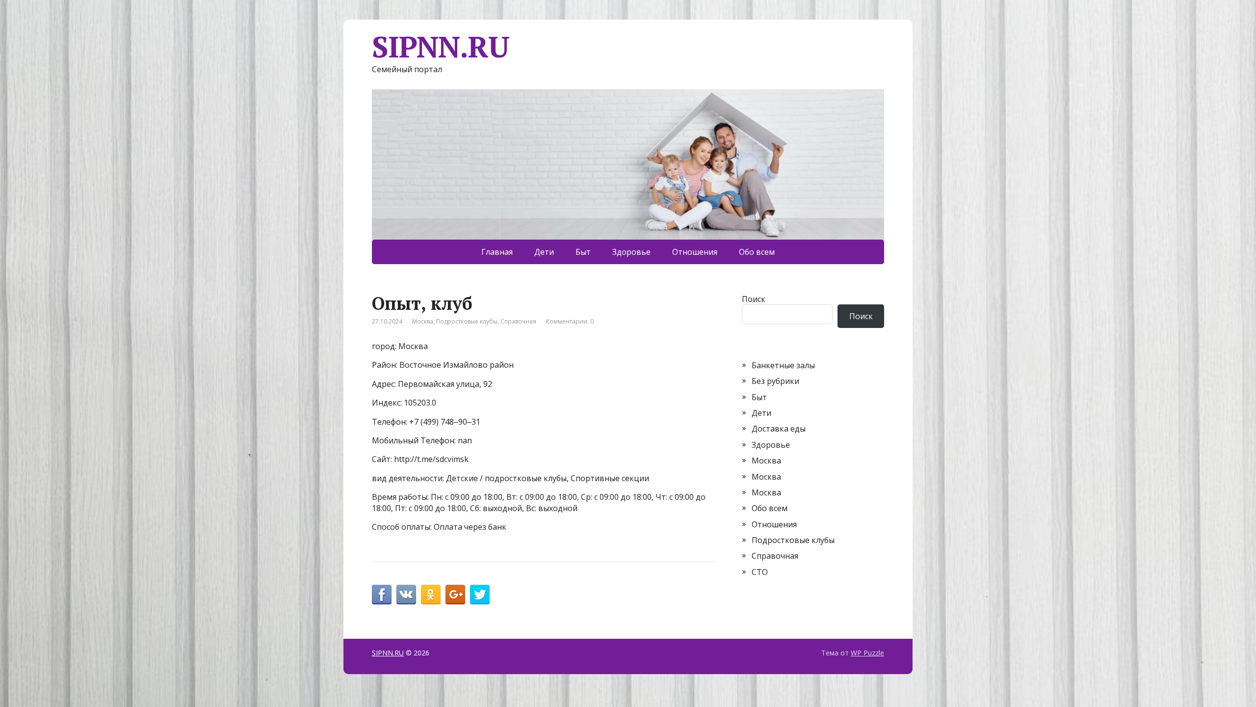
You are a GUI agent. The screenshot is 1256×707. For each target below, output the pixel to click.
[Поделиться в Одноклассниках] (431, 594)
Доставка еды (779, 428)
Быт (583, 251)
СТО (760, 572)
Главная (497, 251)
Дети (544, 251)
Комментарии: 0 (570, 321)
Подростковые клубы (466, 321)
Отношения (694, 251)
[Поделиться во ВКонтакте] (406, 594)
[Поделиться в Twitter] (480, 594)
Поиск (753, 299)
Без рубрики (775, 381)
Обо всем (757, 251)
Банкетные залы (783, 365)
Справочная (518, 321)
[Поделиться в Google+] (455, 594)
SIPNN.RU (440, 46)
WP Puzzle (867, 652)
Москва (422, 321)
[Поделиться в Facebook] (382, 594)
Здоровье (631, 251)
